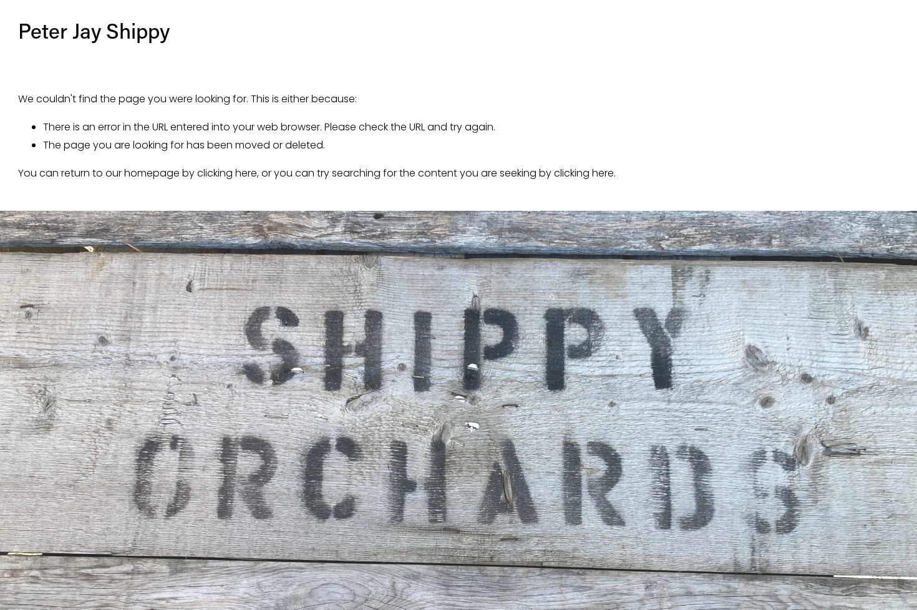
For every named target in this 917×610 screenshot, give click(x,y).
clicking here (227, 173)
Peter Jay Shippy (94, 30)
